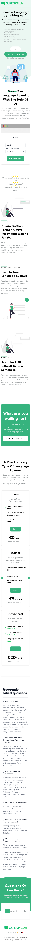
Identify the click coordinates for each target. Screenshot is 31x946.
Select (15, 529)
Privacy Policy (23, 937)
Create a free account (15, 438)
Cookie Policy (8, 940)
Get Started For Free (15, 54)
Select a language (11, 142)
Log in (15, 49)
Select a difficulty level (12, 148)
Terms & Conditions (20, 940)
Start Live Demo (15, 158)
